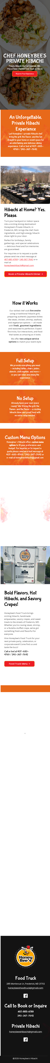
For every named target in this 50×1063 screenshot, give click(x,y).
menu (26, 526)
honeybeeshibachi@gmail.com (19, 265)
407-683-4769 (11, 259)
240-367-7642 (26, 259)
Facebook (20, 529)
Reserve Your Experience (25, 74)
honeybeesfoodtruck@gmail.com (25, 988)
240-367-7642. (29, 149)
